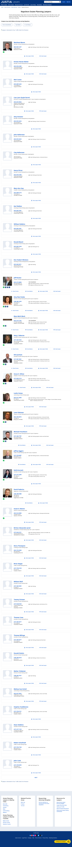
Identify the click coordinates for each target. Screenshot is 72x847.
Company (29, 837)
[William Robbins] (7, 227)
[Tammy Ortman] (7, 603)
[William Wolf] (7, 585)
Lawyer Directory (7, 7)
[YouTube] (32, 835)
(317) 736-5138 (17, 568)
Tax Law (22, 805)
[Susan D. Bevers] (7, 512)
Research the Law (19, 4)
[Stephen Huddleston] (7, 710)
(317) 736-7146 (17, 747)
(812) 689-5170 (17, 192)
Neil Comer (18, 80)
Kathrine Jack (18, 470)
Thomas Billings (19, 635)
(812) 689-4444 (17, 84)
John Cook (17, 761)
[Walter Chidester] (7, 674)
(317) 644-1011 (17, 532)
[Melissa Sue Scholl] (7, 692)
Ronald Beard (18, 242)
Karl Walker (18, 206)
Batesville (5, 804)
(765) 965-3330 (17, 301)
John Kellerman (19, 135)
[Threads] (37, 835)
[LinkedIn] (30, 835)
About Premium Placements (63, 808)
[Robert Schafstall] (7, 746)
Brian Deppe (18, 564)
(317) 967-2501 (17, 359)
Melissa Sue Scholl (20, 689)
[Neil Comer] (7, 83)
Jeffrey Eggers (19, 451)
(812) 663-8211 (17, 264)
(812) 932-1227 (17, 47)
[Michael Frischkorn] (7, 435)
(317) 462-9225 (17, 586)
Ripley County (6, 820)
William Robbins (19, 224)
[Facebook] (33, 835)
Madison (5, 812)
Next (36, 777)
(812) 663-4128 (17, 246)
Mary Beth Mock (19, 316)
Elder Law (23, 802)
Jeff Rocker (17, 278)
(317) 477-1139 (17, 729)
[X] (40, 835)
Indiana (19, 7)
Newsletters (39, 4)
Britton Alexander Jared (22, 528)
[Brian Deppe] (7, 567)
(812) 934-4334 (17, 121)
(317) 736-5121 (17, 711)
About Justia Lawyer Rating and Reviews (63, 811)
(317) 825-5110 (17, 378)
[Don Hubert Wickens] (7, 263)
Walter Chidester (20, 671)
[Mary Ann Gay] (7, 191)
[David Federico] (7, 492)
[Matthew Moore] (7, 46)
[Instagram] (35, 835)
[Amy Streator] (7, 120)
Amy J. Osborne (19, 335)
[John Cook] (7, 764)
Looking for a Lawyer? (61, 841)
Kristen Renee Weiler (21, 62)
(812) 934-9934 (17, 102)
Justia (2, 7)
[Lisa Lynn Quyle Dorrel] (7, 101)
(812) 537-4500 (17, 397)
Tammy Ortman (19, 599)
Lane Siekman (19, 412)
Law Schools (26, 4)
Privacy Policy (45, 837)
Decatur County (6, 822)
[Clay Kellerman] (7, 155)
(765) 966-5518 (17, 657)
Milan (4, 809)
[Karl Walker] (7, 209)
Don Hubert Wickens (21, 260)
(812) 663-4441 (17, 210)
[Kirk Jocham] (7, 358)
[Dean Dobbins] (7, 728)
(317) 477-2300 (17, 474)
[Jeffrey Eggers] (7, 454)
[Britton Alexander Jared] (7, 531)
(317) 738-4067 (17, 455)
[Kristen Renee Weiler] (7, 65)
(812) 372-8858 (17, 282)
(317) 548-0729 (17, 604)
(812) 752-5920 (17, 550)
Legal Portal (24, 837)
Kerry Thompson (19, 546)
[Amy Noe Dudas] (7, 300)
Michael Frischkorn (20, 432)
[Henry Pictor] (7, 173)
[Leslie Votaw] (7, 396)
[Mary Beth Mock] (7, 319)
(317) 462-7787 (17, 436)
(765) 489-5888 (17, 494)
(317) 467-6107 (17, 340)
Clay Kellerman (19, 152)
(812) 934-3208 (17, 175)
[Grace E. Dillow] (7, 377)
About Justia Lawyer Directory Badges (61, 803)
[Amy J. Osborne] (7, 338)
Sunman (4, 807)
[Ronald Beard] (7, 245)
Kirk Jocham (18, 355)
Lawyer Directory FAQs (62, 805)
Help (33, 837)
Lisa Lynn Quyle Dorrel (22, 97)
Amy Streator (18, 117)
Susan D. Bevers (19, 509)
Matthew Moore (19, 42)
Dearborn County (7, 824)
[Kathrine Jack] (7, 473)
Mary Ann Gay (19, 188)
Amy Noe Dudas (19, 297)
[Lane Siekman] (7, 415)
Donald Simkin (19, 653)
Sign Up (68, 1)
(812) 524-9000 (17, 513)
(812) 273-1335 (17, 320)
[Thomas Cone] (7, 620)
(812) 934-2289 (17, 66)
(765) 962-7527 (17, 675)
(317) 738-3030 (17, 765)
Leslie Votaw (18, 393)
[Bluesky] (38, 835)
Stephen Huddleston (21, 707)
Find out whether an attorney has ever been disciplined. (44, 803)
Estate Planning (14, 7)
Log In (63, 1)
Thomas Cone (18, 617)
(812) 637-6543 (17, 693)
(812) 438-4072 (17, 417)
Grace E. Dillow (19, 374)
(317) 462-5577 (17, 622)
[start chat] (69, 842)
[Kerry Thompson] (7, 549)
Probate (22, 804)
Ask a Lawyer (11, 4)
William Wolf (18, 582)
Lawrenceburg (6, 810)
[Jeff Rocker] (7, 281)
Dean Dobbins (19, 725)
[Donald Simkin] (7, 656)
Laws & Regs (33, 4)
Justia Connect (18, 837)
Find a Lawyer (4, 4)
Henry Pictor (18, 170)
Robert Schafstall (20, 743)
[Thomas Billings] (7, 638)
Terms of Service (38, 837)
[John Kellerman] (7, 138)
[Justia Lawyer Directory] (6, 2)
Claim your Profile (60, 807)
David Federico (19, 489)
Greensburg (5, 805)
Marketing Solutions (47, 4)
